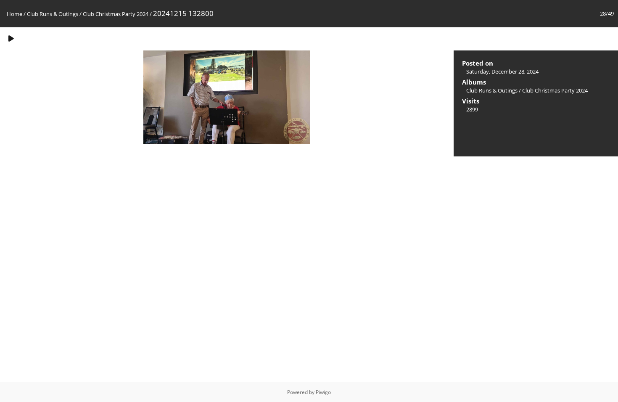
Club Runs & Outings (52, 14)
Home (14, 14)
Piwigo (323, 392)
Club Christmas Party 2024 (115, 14)
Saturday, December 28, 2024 (502, 71)
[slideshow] (11, 38)
